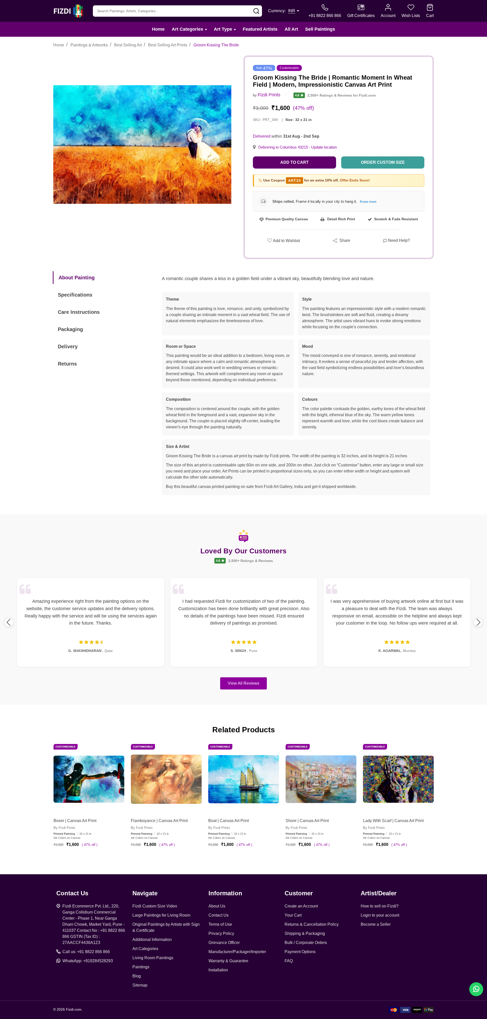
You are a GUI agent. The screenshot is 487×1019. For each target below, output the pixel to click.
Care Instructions (79, 312)
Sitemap (139, 985)
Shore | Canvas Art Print (307, 820)
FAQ (289, 961)
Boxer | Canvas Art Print (75, 820)
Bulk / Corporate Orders (306, 942)
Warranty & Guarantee (228, 961)
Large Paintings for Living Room (161, 915)
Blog (136, 976)
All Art (291, 29)
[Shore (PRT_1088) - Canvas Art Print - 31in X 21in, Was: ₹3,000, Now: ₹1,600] (321, 779)
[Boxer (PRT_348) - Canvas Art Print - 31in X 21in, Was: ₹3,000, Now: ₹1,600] (89, 779)
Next (478, 622)
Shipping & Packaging (305, 933)
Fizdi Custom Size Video (154, 906)
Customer (299, 893)
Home (158, 29)
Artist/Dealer (378, 893)
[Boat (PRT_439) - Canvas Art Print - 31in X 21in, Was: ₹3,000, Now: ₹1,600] (243, 779)
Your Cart (293, 915)
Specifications (75, 295)
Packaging (70, 329)
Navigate (145, 893)
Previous (9, 622)
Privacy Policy (221, 933)
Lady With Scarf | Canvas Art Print (393, 820)
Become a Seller (376, 924)
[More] (206, 29)
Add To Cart (95, 859)
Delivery (68, 346)
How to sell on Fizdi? (379, 906)
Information (225, 893)
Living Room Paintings (152, 958)
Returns (67, 364)
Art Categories (187, 29)
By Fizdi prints (64, 828)
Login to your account (380, 915)
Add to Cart (294, 162)
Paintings (140, 967)
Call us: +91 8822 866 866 (86, 952)
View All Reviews (243, 683)
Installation (218, 970)
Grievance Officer (224, 942)
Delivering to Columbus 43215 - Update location (297, 147)
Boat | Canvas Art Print (228, 820)
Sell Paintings (320, 29)
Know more (368, 202)
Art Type (223, 29)
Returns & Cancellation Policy (312, 924)
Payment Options (300, 952)
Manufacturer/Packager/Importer (237, 952)
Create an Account (301, 906)
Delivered (261, 136)
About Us (216, 906)
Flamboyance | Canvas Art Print (159, 820)
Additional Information (152, 939)
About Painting (77, 277)
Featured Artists (260, 29)
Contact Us (218, 915)
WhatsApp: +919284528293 (87, 961)
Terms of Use (220, 924)
